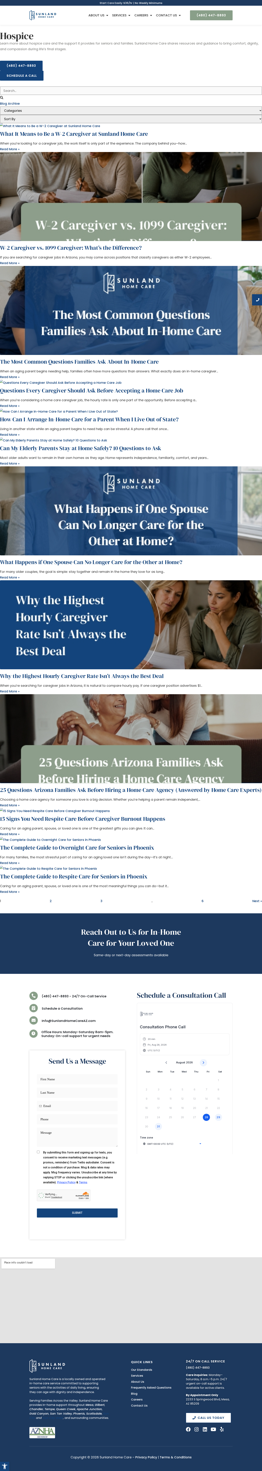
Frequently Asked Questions (151, 1388)
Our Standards (141, 1370)
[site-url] (47, 1366)
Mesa (89, 1405)
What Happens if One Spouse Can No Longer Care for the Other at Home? (91, 562)
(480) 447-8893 (198, 1368)
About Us (96, 15)
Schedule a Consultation (62, 1008)
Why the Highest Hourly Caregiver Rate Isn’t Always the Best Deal (82, 676)
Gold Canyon (39, 1414)
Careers (141, 15)
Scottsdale (94, 1414)
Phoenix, (79, 1414)
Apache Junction (89, 1409)
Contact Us (166, 15)
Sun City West (53, 1418)
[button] (4, 1466)
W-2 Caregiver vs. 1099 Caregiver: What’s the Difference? (71, 248)
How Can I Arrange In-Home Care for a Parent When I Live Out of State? (89, 419)
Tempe (50, 1409)
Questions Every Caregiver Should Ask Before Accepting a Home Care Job (91, 390)
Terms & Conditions (176, 1457)
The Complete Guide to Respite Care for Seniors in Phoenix (73, 876)
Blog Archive (10, 103)
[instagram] (196, 1429)
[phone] (33, 996)
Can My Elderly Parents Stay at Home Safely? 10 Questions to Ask (80, 448)
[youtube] (213, 1429)
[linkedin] (205, 1429)
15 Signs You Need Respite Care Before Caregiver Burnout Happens (82, 819)
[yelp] (221, 1429)
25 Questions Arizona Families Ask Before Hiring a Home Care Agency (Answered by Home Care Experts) (131, 790)
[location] (33, 1008)
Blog (134, 1394)
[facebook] (188, 1429)
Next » (257, 901)
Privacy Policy (146, 1457)
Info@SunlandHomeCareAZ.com (69, 1021)
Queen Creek (65, 1409)
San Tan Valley (61, 1414)
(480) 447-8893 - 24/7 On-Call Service (74, 996)
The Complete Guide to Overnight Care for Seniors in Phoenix (77, 848)
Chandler (36, 1409)
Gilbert (99, 1405)
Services (119, 15)
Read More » (10, 149)
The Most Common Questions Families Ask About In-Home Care (79, 362)
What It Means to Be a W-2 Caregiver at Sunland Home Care (74, 134)
